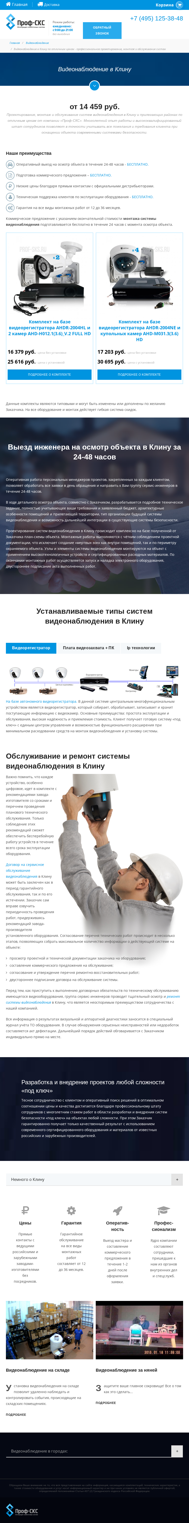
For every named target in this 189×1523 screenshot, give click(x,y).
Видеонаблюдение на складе (38, 1370)
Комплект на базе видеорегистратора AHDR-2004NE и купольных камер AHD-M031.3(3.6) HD (139, 330)
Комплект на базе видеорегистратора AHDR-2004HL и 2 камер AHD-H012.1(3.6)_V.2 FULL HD (49, 327)
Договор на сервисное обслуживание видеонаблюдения (25, 870)
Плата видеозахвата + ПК (88, 648)
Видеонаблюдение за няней (126, 1370)
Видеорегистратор (31, 648)
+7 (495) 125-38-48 (156, 18)
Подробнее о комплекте (49, 374)
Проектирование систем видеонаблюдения (43, 530)
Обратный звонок (102, 30)
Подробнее (16, 1415)
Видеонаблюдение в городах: (39, 1451)
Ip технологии (141, 648)
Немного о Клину (27, 1179)
